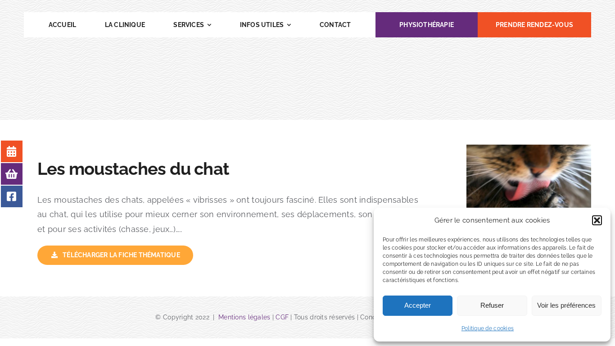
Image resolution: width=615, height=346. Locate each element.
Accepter (417, 305)
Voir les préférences (566, 305)
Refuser (492, 305)
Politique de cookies (487, 328)
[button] (596, 220)
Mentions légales (245, 317)
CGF (282, 317)
